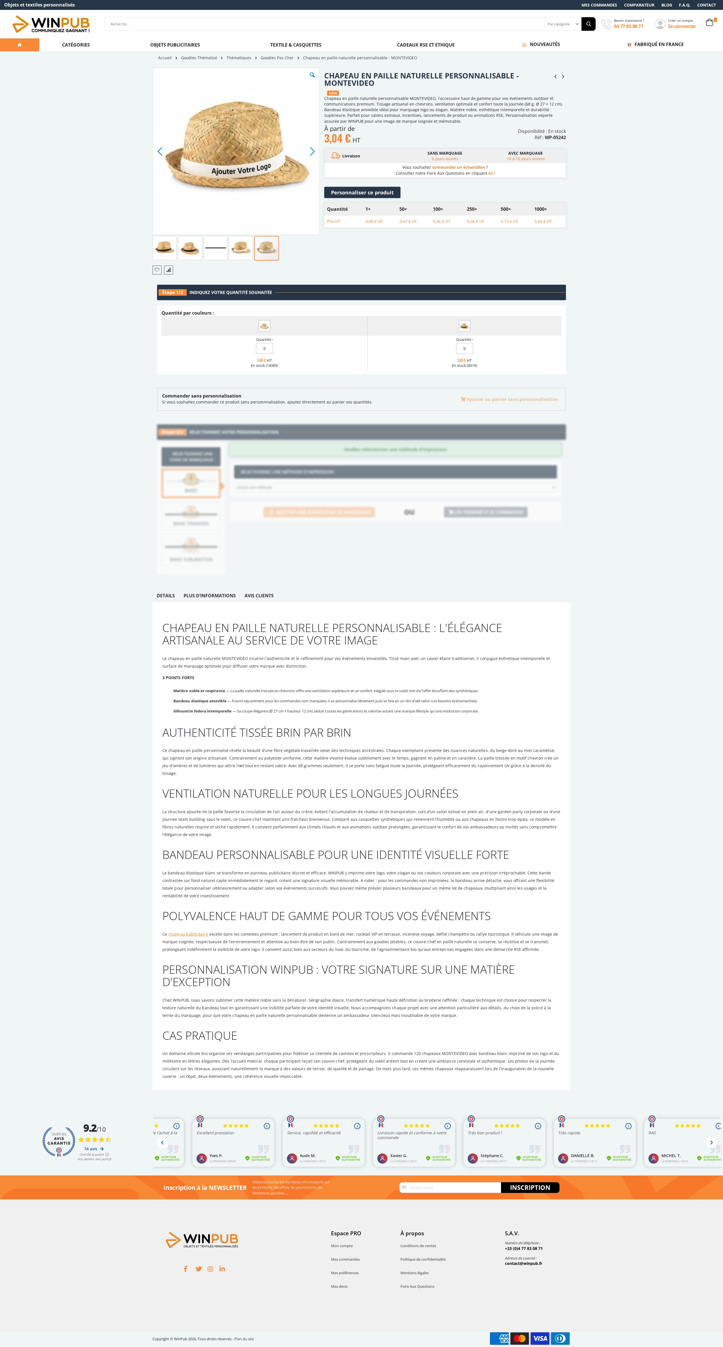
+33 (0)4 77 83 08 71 (524, 1248)
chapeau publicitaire (188, 934)
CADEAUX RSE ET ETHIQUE (426, 45)
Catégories (76, 45)
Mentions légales (414, 1272)
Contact (706, 5)
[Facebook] (190, 1270)
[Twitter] (202, 1270)
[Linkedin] (225, 1270)
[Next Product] (563, 76)
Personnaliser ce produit (362, 192)
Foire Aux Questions (417, 1286)
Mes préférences (345, 1272)
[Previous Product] (555, 76)
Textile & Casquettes (295, 45)
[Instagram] (213, 1270)
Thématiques (239, 58)
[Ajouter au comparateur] (168, 270)
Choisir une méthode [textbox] (254, 487)
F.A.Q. (685, 5)
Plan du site (244, 1338)
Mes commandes (599, 5)
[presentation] (166, 597)
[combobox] (350, 24)
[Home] (19, 44)
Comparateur (639, 5)
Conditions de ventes (418, 1245)
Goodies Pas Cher (277, 58)
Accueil (165, 57)
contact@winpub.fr (523, 1263)
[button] (312, 79)
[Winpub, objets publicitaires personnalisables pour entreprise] (51, 24)
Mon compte (342, 1245)
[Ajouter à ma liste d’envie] (157, 270)
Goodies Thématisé (199, 58)
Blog (666, 5)
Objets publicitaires (175, 45)
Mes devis (339, 1286)
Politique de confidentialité (423, 1259)
